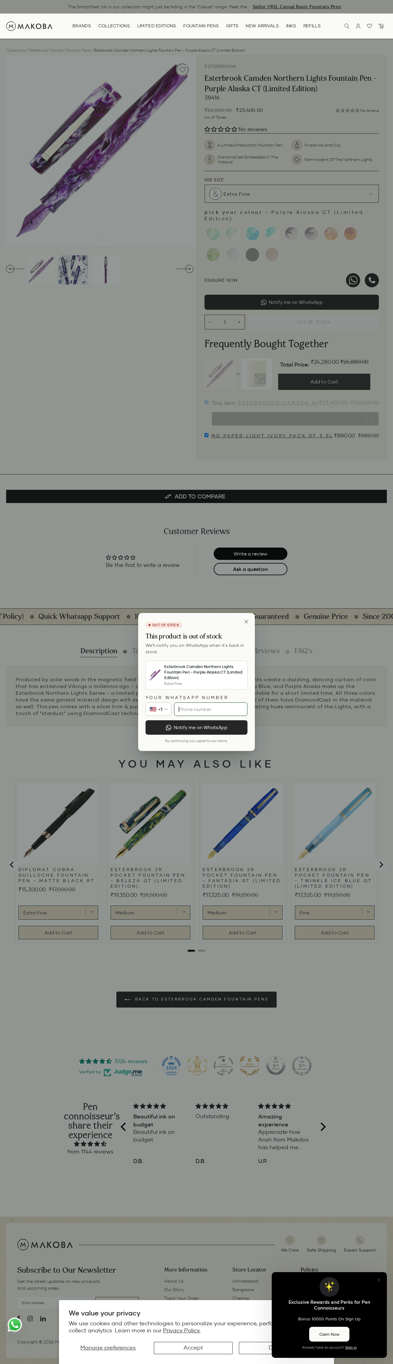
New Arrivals (262, 26)
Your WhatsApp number (187, 697)
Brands (81, 26)
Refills (312, 26)
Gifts (232, 26)
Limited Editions (156, 26)
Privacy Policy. (181, 1330)
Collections (114, 26)
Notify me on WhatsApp (201, 727)
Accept (193, 1347)
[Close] (246, 622)
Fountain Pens (201, 26)
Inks (291, 26)
